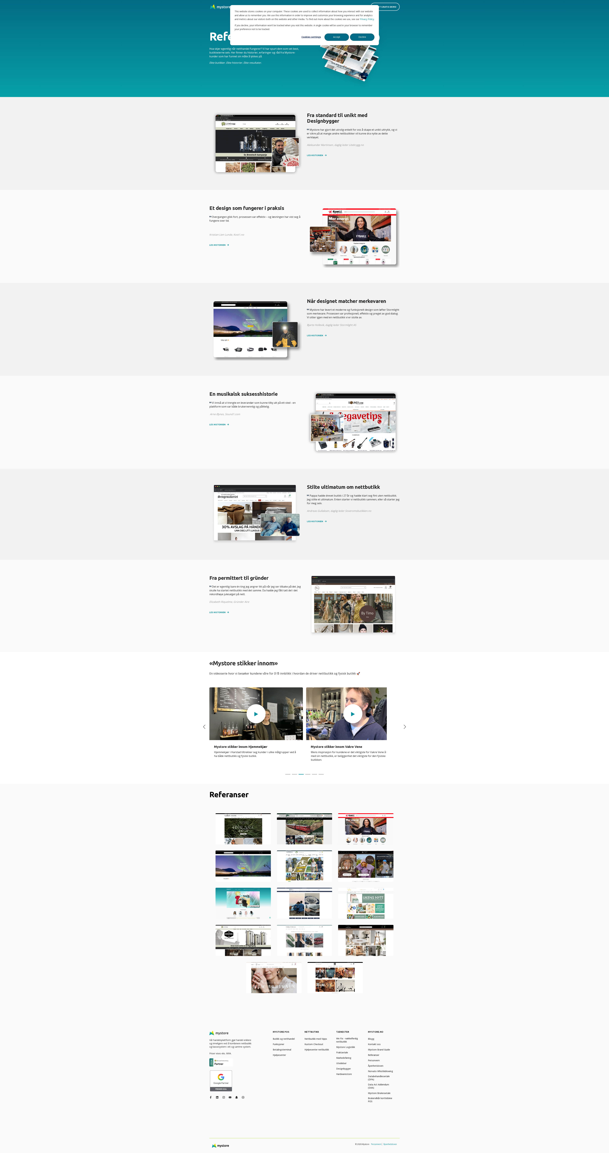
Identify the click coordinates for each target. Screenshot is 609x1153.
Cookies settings (311, 36)
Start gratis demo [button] (385, 7)
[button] (256, 713)
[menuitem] (287, 1033)
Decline (362, 36)
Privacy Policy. (367, 19)
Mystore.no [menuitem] (375, 1032)
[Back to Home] (220, 6)
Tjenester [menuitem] (342, 1032)
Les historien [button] (315, 155)
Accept (336, 36)
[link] (256, 727)
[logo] (218, 1033)
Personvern (376, 1144)
